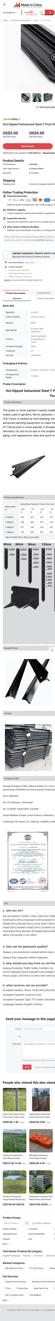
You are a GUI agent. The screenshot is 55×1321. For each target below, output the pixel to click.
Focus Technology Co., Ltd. (35, 1310)
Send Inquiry (27, 146)
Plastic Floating (9, 1228)
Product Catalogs (42, 1223)
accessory (32, 1228)
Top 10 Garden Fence (14, 1295)
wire (30, 1239)
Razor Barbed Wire (36, 1234)
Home (5, 20)
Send (27, 1067)
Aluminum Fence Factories (43, 1281)
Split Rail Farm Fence (14, 1268)
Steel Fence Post (41, 1288)
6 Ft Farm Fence (36, 1268)
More (5, 1300)
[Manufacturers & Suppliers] (27, 5)
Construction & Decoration (21, 20)
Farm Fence (45, 20)
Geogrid (6, 1239)
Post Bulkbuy (35, 1295)
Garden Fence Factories (15, 1281)
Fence (36, 20)
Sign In (7, 280)
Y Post (8, 1288)
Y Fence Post (22, 1288)
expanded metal (10, 1234)
